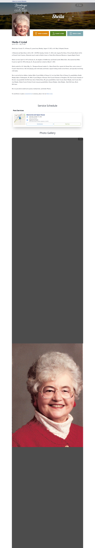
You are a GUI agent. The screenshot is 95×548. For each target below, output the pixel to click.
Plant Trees (67, 124)
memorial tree (28, 94)
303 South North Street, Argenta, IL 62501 (39, 121)
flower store (50, 94)
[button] (20, 118)
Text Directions (40, 124)
